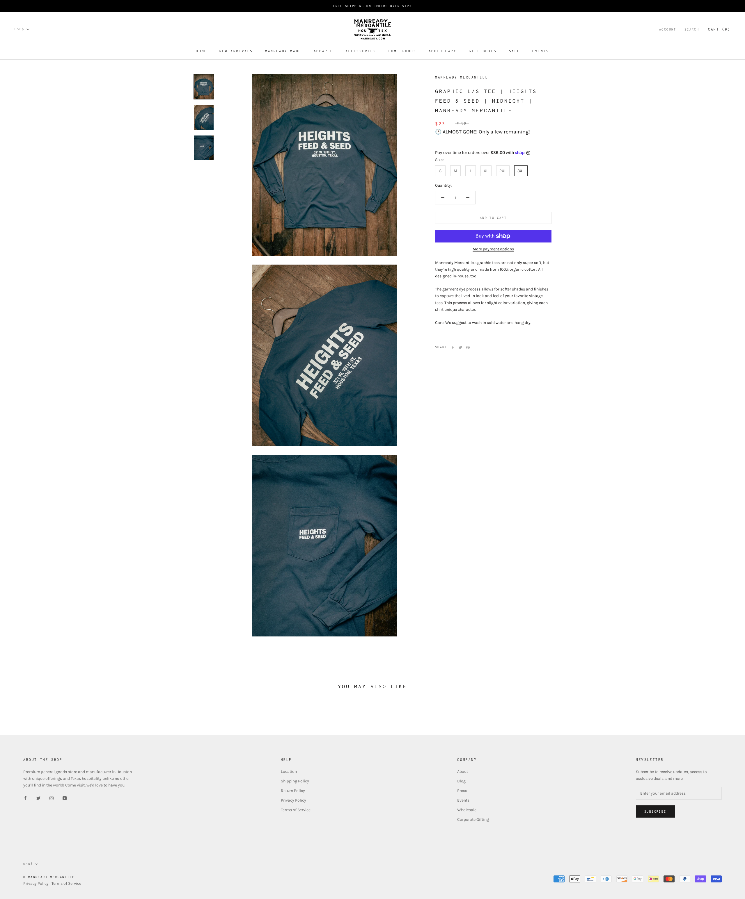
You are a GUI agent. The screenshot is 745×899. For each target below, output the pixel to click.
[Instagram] (51, 797)
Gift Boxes (483, 51)
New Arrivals (236, 51)
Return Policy (293, 790)
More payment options (493, 249)
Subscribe (655, 811)
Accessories (360, 51)
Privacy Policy (293, 800)
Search (691, 29)
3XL (520, 170)
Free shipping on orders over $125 (372, 6)
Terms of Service (296, 809)
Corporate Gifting (473, 819)
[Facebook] (453, 347)
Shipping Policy (295, 781)
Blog (461, 781)
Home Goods (402, 51)
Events (540, 51)
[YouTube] (65, 797)
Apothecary (443, 51)
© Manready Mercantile (48, 877)
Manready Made (283, 51)
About (462, 771)
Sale (514, 51)
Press (462, 790)
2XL (502, 170)
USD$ (19, 29)
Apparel (323, 51)
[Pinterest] (468, 347)
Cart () (719, 29)
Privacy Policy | (37, 883)
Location (289, 771)
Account (667, 29)
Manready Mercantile (461, 77)
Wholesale (466, 809)
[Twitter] (460, 347)
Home (201, 51)
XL (486, 170)
